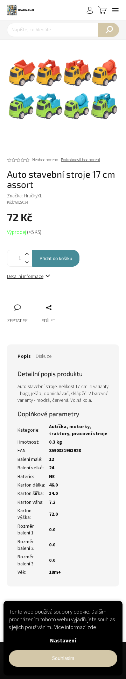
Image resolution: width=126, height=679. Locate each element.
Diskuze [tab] (43, 356)
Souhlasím (63, 658)
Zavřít (49, 300)
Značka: (24, 195)
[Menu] (115, 10)
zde (92, 627)
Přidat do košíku (56, 258)
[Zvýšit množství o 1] (26, 254)
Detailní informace (25, 276)
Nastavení (63, 641)
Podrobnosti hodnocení (80, 160)
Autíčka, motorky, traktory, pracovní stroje (78, 430)
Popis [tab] (24, 356)
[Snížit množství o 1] (26, 262)
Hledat (108, 30)
